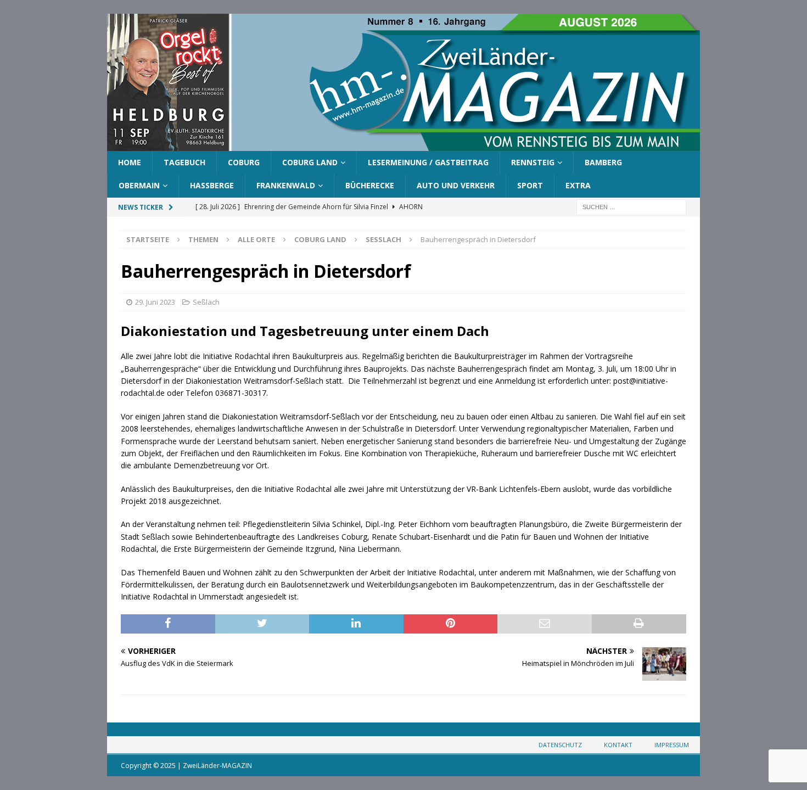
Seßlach (206, 302)
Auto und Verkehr (456, 185)
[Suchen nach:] (631, 206)
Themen (203, 239)
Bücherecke (369, 185)
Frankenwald (285, 185)
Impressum (671, 745)
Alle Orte (256, 239)
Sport (530, 185)
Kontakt (618, 745)
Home (129, 162)
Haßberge (212, 185)
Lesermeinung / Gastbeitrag (428, 162)
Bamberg (603, 162)
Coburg (244, 162)
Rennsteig (532, 162)
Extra (578, 185)
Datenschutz (560, 745)
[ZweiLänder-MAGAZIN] (403, 144)
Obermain (139, 185)
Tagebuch (184, 162)
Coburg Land (310, 162)
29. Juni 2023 (155, 302)
